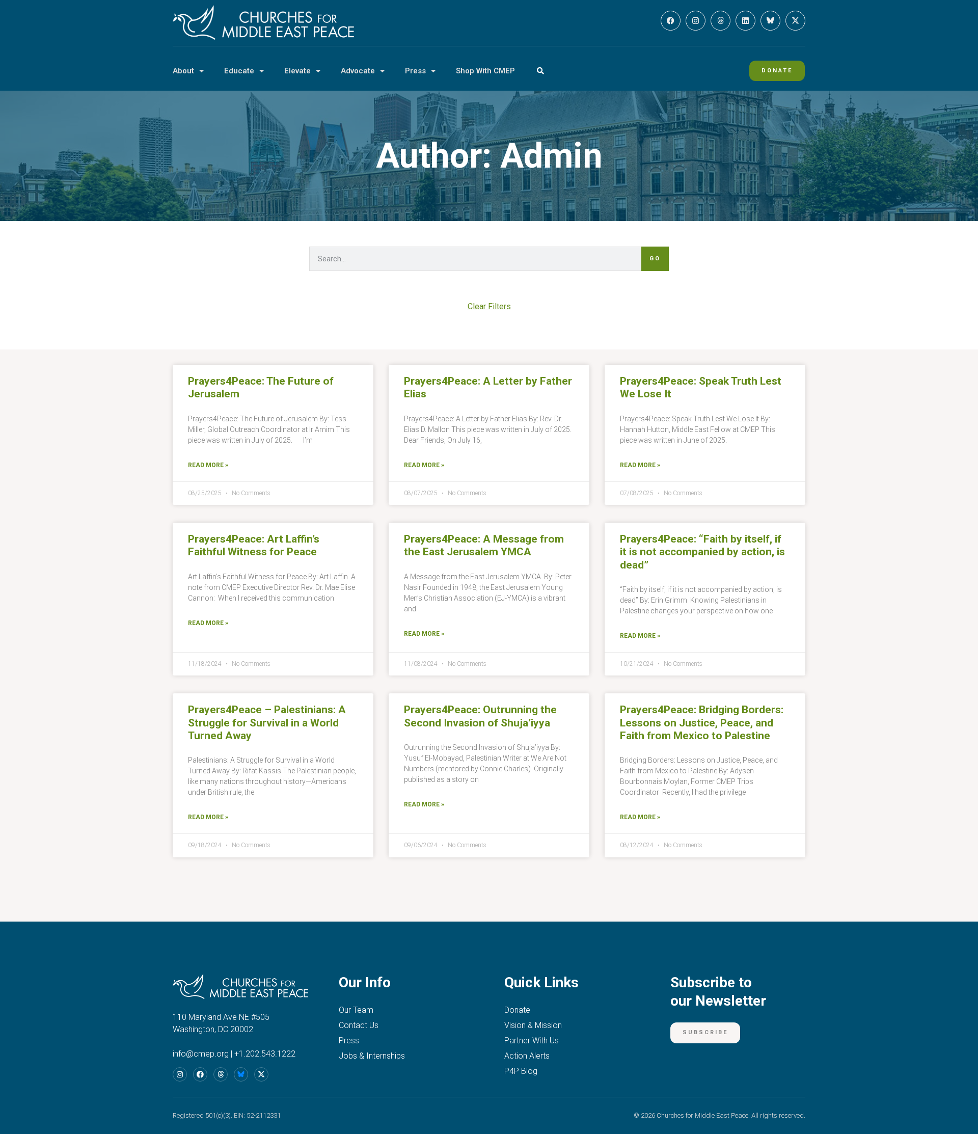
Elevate (297, 70)
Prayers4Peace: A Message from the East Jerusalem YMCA (484, 545)
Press (415, 70)
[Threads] (720, 21)
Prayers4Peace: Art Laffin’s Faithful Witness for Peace (253, 545)
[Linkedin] (745, 21)
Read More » (208, 465)
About (183, 70)
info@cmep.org (201, 1054)
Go (655, 258)
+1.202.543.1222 (264, 1054)
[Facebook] (671, 21)
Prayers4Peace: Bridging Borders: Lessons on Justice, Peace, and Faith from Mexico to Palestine (701, 722)
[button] (540, 71)
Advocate (358, 70)
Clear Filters (489, 306)
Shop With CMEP (485, 70)
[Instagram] (695, 21)
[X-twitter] (795, 21)
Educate (239, 70)
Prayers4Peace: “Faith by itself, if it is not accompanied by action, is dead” (702, 552)
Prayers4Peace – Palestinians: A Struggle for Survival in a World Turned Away (267, 722)
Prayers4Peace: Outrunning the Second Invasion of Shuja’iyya (480, 716)
